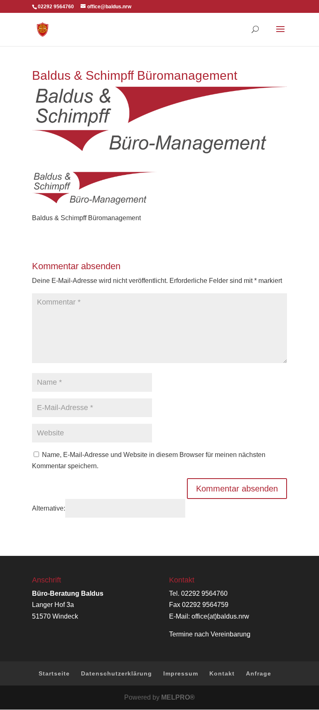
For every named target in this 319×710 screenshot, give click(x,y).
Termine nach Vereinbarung (209, 634)
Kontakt (222, 673)
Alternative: (48, 508)
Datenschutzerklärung (116, 673)
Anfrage (258, 673)
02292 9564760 (204, 593)
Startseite (54, 673)
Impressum (180, 673)
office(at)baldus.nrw (220, 616)
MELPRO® (178, 697)
